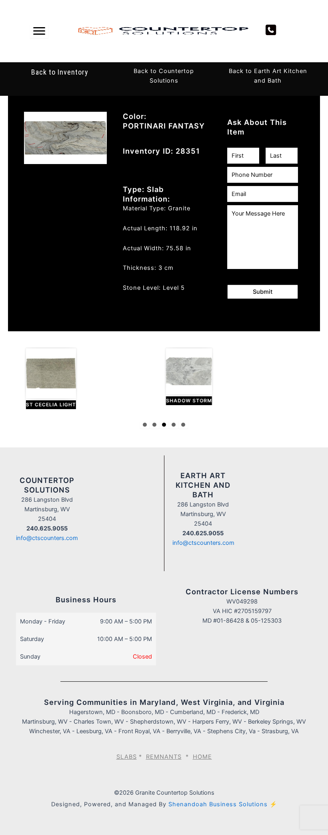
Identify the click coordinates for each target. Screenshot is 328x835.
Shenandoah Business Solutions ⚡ (222, 804)
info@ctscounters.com (47, 538)
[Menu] (39, 31)
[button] (145, 425)
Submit (262, 291)
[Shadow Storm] (188, 376)
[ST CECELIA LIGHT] (50, 378)
